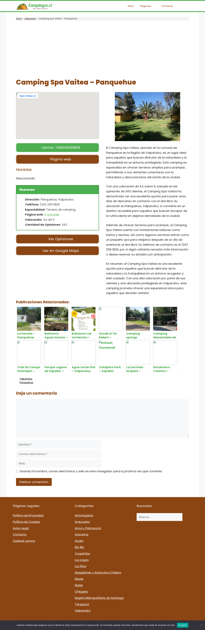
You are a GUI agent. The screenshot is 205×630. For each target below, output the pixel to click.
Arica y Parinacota (88, 528)
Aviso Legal (21, 528)
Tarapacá (82, 604)
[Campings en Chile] (34, 6)
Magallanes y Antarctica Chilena (98, 573)
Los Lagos (82, 560)
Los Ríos (80, 566)
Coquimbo (82, 554)
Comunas (167, 6)
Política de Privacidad (28, 515)
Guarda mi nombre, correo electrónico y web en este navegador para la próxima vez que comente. (91, 471)
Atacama (81, 534)
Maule (79, 579)
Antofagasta (84, 515)
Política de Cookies (26, 522)
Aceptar (183, 625)
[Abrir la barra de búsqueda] (184, 6)
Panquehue (26, 382)
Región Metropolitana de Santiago (99, 598)
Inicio (131, 6)
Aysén (79, 541)
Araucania (82, 522)
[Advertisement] (102, 49)
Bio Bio (79, 547)
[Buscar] (187, 517)
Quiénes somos (24, 541)
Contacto (20, 534)
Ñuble (79, 585)
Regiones (145, 6)
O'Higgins (81, 592)
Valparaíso (30, 18)
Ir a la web (52, 215)
